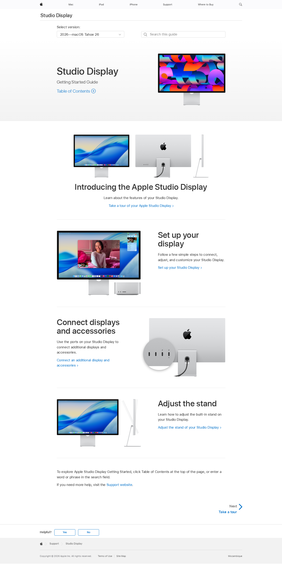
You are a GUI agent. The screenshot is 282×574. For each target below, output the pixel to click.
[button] (240, 4)
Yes (65, 532)
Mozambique (235, 556)
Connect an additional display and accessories (83, 363)
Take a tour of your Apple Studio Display (140, 206)
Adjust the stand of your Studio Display (188, 427)
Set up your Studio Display (178, 267)
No (88, 532)
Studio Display (56, 15)
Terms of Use (105, 556)
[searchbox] (183, 34)
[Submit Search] (145, 34)
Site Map (121, 556)
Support (54, 543)
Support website (119, 485)
